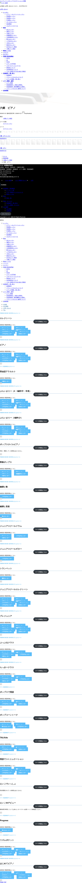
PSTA (8, 62)
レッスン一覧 (10, 190)
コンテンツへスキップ (6, 1)
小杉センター (10, 43)
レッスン (5, 223)
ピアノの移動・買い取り (13, 79)
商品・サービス (7, 201)
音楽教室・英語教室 (9, 188)
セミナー (5, 265)
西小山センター (10, 39)
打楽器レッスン (10, 20)
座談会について (10, 67)
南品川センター (10, 45)
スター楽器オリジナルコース (14, 192)
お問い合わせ (4, 9)
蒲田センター (10, 31)
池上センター (10, 29)
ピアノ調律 (9, 83)
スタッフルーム (6, 214)
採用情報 (9, 211)
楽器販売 (9, 75)
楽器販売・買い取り (12, 203)
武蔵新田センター (11, 35)
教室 (4, 196)
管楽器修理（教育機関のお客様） (16, 87)
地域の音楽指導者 (8, 267)
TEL (4, 310)
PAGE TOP (3, 882)
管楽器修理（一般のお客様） (14, 85)
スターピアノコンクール (13, 66)
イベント (5, 263)
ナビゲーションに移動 (19, 1)
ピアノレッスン (7, 123)
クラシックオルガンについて (14, 77)
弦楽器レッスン (10, 18)
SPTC (8, 58)
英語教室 (9, 24)
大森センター (10, 33)
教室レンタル (10, 194)
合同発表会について (12, 69)
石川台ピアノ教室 (11, 47)
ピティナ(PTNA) (11, 64)
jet (7, 60)
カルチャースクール (12, 26)
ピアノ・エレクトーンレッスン (15, 14)
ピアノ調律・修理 (8, 292)
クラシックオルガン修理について (16, 88)
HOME (5, 304)
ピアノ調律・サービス (12, 205)
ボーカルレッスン (11, 22)
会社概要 (5, 207)
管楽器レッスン (10, 16)
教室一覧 (9, 198)
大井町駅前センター (12, 37)
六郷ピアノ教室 (10, 49)
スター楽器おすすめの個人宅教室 (16, 71)
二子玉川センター (11, 41)
